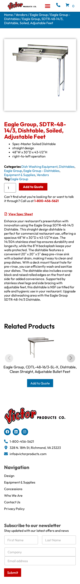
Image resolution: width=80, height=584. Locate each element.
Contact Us (12, 502)
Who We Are (13, 495)
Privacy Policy (14, 509)
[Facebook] (7, 431)
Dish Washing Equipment (39, 166)
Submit (12, 572)
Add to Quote (33, 187)
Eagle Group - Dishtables (41, 171)
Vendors (21, 15)
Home (8, 15)
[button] (47, 6)
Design (9, 476)
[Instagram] (24, 431)
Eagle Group (39, 15)
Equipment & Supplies (19, 175)
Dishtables (66, 166)
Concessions (13, 489)
